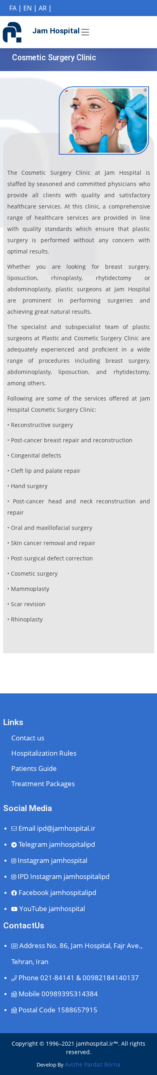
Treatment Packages (43, 783)
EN (27, 8)
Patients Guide (34, 768)
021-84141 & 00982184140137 (79, 977)
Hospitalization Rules (43, 753)
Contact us (27, 737)
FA (13, 8)
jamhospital (52, 860)
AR (43, 8)
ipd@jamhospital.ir (57, 828)
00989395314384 (58, 993)
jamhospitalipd (57, 844)
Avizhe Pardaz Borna (92, 1064)
